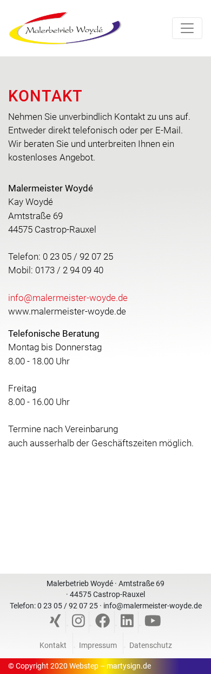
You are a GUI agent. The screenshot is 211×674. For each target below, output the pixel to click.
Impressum (98, 645)
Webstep (83, 666)
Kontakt (53, 645)
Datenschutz (150, 645)
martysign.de (129, 666)
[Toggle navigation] (187, 28)
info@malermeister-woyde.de (68, 297)
